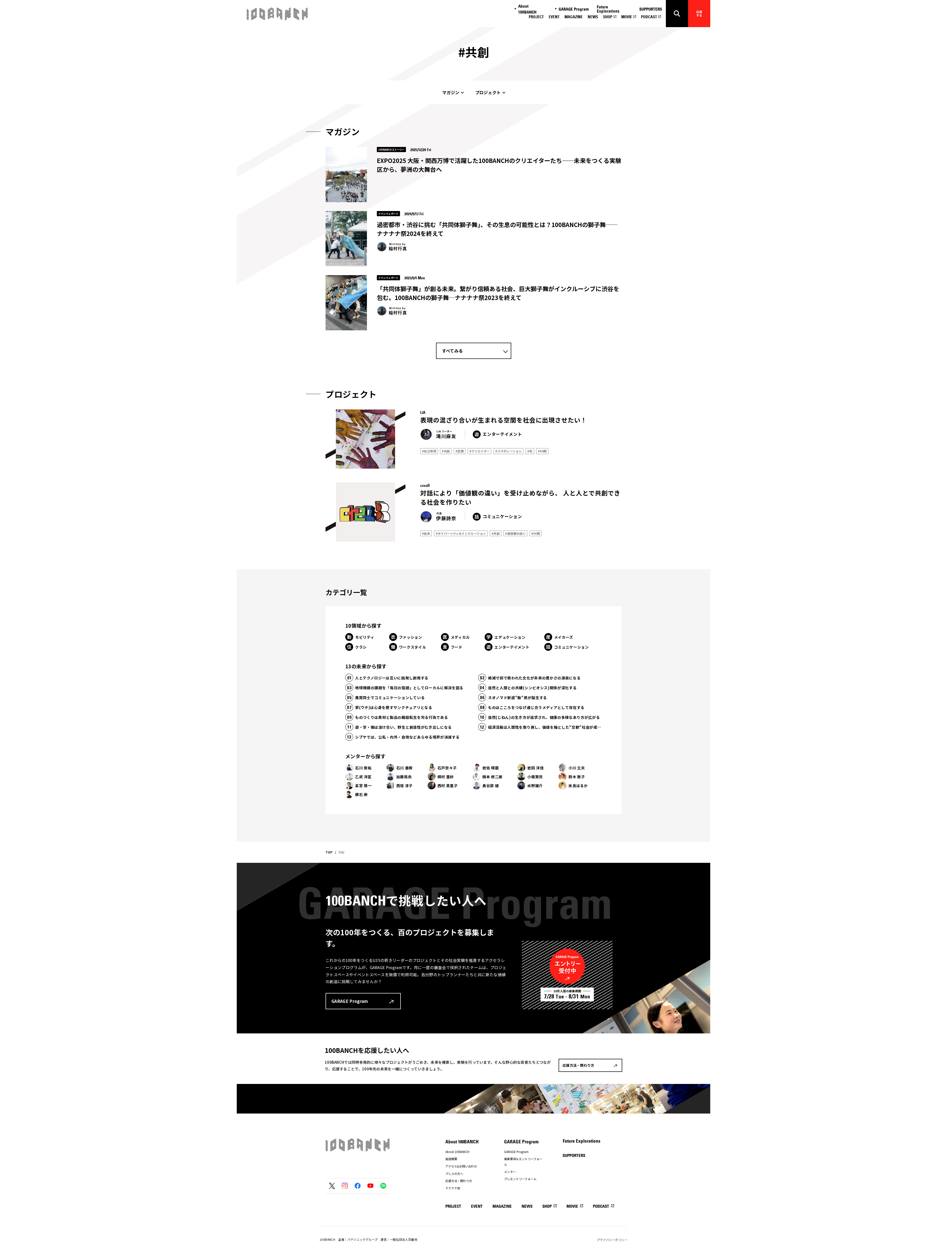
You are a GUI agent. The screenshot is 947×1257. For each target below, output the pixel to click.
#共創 (446, 451)
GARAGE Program (574, 9)
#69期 (542, 451)
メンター (510, 1171)
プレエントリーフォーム (520, 1179)
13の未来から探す (366, 666)
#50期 (535, 533)
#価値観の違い (515, 533)
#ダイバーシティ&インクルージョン (461, 533)
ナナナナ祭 (452, 1188)
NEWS (593, 17)
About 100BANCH (527, 9)
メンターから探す (365, 756)
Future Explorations (608, 9)
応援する (699, 13)
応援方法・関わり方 (458, 1181)
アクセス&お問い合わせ (461, 1166)
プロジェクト (488, 92)
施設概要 (451, 1159)
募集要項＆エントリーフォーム (523, 1161)
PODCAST (649, 17)
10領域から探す (363, 625)
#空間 (459, 451)
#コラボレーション (508, 451)
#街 (529, 451)
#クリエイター (479, 451)
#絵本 (426, 533)
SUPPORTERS (650, 9)
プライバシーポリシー (612, 1240)
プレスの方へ (454, 1173)
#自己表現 (429, 451)
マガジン (450, 92)
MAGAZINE (574, 17)
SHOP (607, 17)
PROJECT (536, 17)
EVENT (554, 17)
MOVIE (626, 17)
